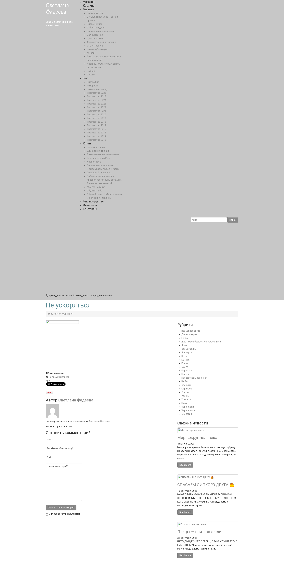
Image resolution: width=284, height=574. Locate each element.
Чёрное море (188, 410)
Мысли (91, 53)
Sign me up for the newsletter (64, 514)
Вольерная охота (190, 330)
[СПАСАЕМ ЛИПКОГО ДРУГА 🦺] (196, 477)
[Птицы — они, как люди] (192, 524)
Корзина (89, 5)
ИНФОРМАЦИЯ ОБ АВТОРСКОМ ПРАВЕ (106, 568)
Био (85, 78)
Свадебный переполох (99, 172)
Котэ (184, 356)
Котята (185, 359)
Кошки (185, 363)
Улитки (185, 392)
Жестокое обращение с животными (201, 341)
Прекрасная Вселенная (194, 377)
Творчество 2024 (96, 100)
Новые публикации (97, 49)
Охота (184, 367)
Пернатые (186, 370)
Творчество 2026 (96, 93)
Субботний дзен (96, 27)
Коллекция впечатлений (100, 31)
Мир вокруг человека (197, 437)
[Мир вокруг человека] (191, 430)
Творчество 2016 (96, 129)
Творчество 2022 (96, 107)
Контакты (90, 209)
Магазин (89, 1)
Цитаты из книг (95, 38)
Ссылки (91, 74)
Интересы (90, 205)
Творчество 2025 (96, 96)
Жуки (184, 345)
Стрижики (186, 388)
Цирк (184, 403)
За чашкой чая (95, 35)
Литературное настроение (101, 42)
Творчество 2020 (96, 114)
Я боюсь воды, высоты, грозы (103, 169)
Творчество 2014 (96, 136)
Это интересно (95, 45)
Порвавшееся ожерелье (100, 165)
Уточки (185, 396)
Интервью (92, 85)
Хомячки (186, 399)
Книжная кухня (95, 13)
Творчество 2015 (96, 132)
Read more (185, 465)
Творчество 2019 (96, 118)
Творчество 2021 (96, 111)
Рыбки (184, 381)
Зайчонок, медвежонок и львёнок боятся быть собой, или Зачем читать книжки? (104, 180)
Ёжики (184, 338)
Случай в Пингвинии (98, 151)
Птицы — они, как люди (199, 531)
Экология (186, 414)
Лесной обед (94, 161)
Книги (87, 143)
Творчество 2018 (96, 121)
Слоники (186, 385)
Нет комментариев (59, 377)
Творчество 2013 (96, 140)
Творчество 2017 (96, 125)
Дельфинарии (189, 334)
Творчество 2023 (96, 103)
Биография (93, 82)
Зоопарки (186, 352)
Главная (88, 9)
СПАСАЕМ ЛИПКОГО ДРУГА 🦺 (205, 484)
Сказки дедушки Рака (98, 158)
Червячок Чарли (96, 147)
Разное (91, 71)
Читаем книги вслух (98, 89)
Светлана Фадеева (57, 8)
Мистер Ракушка (96, 187)
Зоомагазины (188, 349)
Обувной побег (95, 190)
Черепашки (187, 406)
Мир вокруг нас (93, 201)
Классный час (94, 24)
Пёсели (185, 374)
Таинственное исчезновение (103, 154)
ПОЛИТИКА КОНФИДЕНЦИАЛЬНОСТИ (148, 568)
